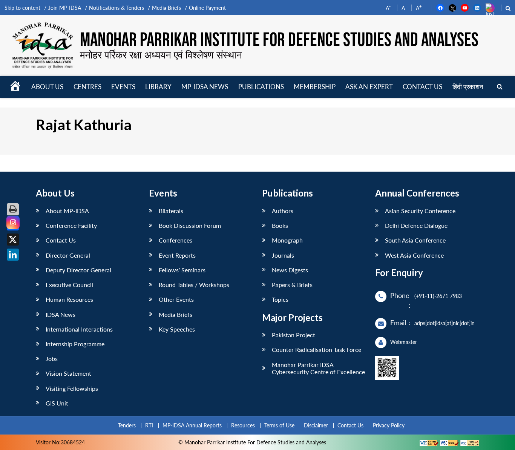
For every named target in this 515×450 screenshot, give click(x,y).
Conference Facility (71, 225)
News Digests (290, 269)
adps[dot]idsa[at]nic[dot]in (444, 323)
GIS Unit (57, 403)
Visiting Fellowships (72, 388)
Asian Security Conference (420, 210)
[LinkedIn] (12, 254)
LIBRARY (158, 87)
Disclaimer (316, 425)
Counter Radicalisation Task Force (316, 349)
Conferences (175, 240)
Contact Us (61, 240)
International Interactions (79, 329)
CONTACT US (422, 87)
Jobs (52, 358)
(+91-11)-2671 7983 (438, 296)
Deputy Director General (78, 269)
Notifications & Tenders (116, 8)
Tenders (127, 425)
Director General (68, 255)
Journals (283, 255)
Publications (261, 87)
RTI (149, 425)
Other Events (176, 299)
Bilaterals (171, 210)
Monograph (287, 240)
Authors (282, 210)
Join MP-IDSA (64, 8)
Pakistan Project (293, 334)
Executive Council (69, 284)
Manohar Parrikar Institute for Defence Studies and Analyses (279, 40)
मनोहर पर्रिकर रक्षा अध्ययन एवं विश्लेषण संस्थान (161, 55)
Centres (87, 87)
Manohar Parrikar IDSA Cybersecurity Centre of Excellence (318, 368)
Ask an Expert (369, 87)
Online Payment (207, 8)
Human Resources (69, 299)
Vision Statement (68, 373)
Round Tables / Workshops (194, 284)
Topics (280, 299)
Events (123, 87)
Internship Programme (75, 343)
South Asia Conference (415, 240)
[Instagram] (13, 222)
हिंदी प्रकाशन (467, 87)
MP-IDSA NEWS (204, 87)
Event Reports (177, 255)
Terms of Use (279, 425)
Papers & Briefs (292, 284)
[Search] (499, 87)
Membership (315, 87)
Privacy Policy (389, 425)
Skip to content (22, 8)
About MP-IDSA (67, 210)
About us (47, 87)
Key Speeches (177, 329)
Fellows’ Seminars (182, 269)
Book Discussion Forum (190, 225)
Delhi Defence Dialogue (416, 225)
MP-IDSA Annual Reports (192, 425)
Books (280, 225)
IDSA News (60, 314)
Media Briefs (166, 8)
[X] (12, 239)
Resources (243, 425)
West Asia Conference (414, 255)
